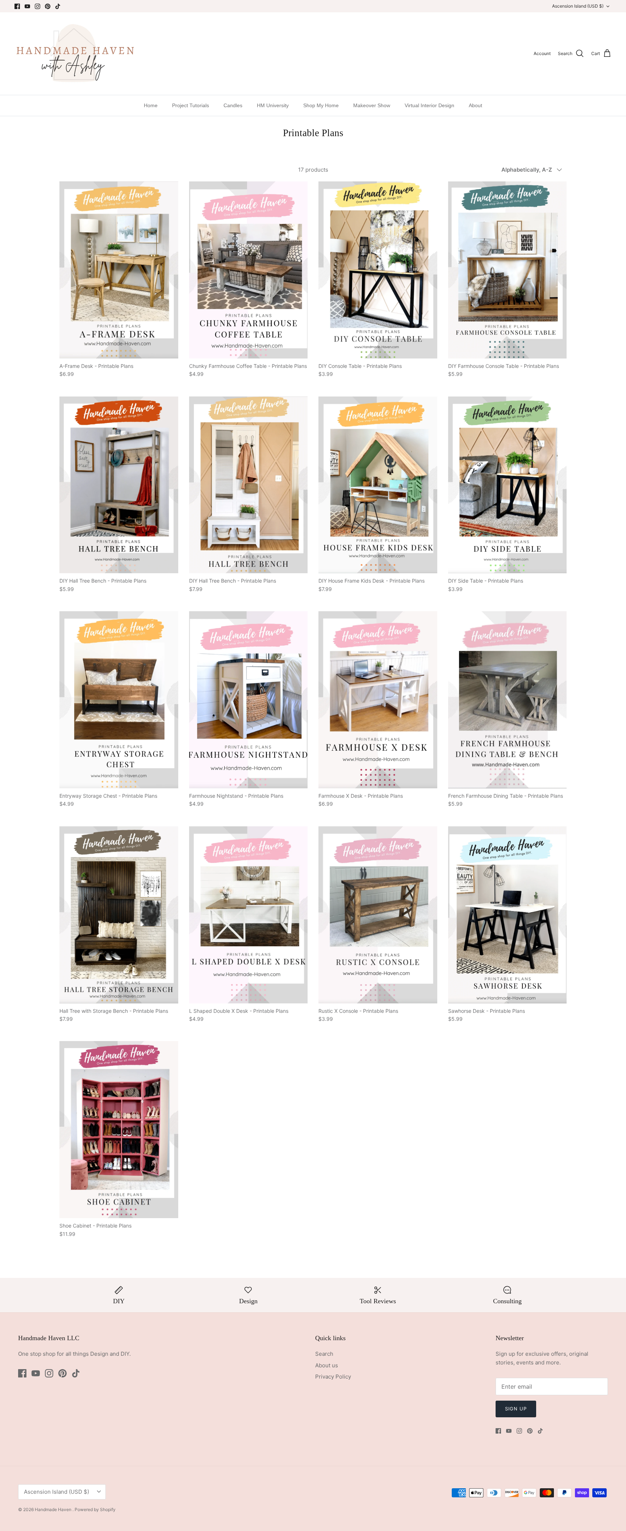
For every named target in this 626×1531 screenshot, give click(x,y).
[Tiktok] (57, 6)
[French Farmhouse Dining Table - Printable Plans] (507, 699)
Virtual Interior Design (429, 105)
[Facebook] (17, 6)
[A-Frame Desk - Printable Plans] (118, 269)
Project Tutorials (190, 105)
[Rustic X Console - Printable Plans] (377, 914)
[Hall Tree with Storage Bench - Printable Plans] (118, 914)
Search (324, 1353)
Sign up (516, 1409)
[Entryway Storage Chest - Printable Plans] (118, 699)
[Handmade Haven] (75, 54)
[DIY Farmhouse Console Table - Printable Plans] (507, 269)
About (475, 105)
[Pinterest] (47, 6)
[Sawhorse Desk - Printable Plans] (507, 914)
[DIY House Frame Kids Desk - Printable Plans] (377, 485)
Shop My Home (321, 105)
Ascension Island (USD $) (578, 6)
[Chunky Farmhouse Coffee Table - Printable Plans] (248, 269)
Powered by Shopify (95, 1509)
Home (151, 105)
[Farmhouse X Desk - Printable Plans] (377, 699)
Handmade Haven (53, 1509)
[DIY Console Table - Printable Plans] (377, 269)
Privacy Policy (333, 1376)
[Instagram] (37, 6)
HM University (273, 105)
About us (326, 1365)
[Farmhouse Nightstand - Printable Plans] (248, 699)
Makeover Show (371, 105)
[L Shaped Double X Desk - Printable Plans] (248, 914)
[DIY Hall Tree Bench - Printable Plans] (118, 485)
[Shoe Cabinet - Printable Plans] (118, 1129)
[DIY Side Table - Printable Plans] (507, 485)
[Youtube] (27, 6)
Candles (233, 105)
